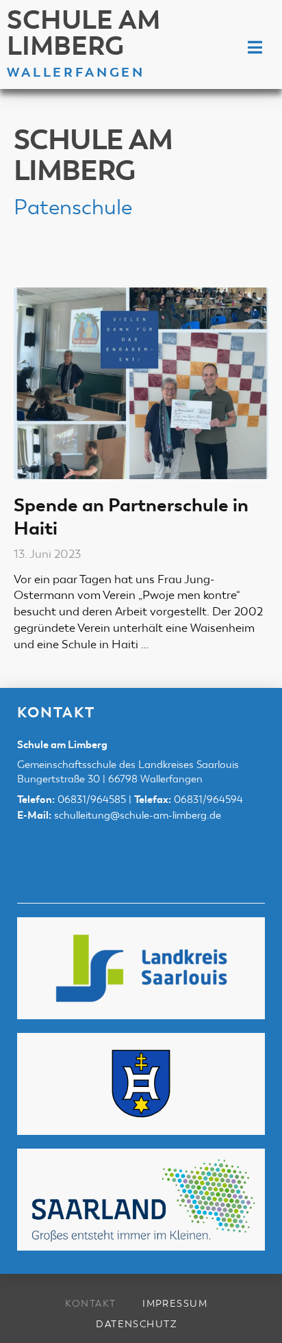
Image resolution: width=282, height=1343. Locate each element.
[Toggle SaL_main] (255, 48)
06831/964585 (91, 799)
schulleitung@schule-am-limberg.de (137, 815)
